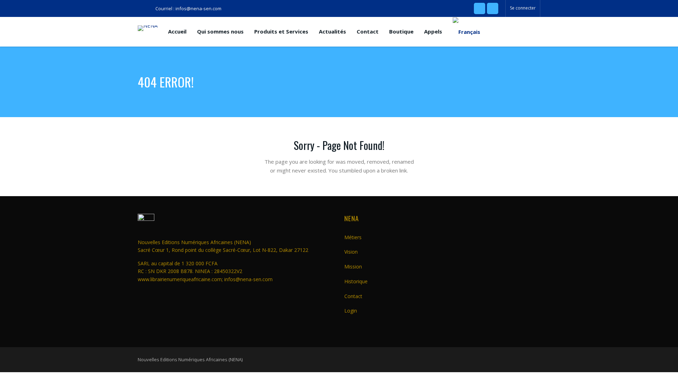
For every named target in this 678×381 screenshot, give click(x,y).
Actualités (332, 31)
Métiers (353, 237)
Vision (351, 251)
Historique (356, 281)
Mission (353, 266)
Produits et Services (281, 31)
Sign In (384, 202)
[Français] (466, 32)
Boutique (401, 31)
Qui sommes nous (220, 31)
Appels (433, 31)
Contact (368, 31)
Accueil (177, 31)
